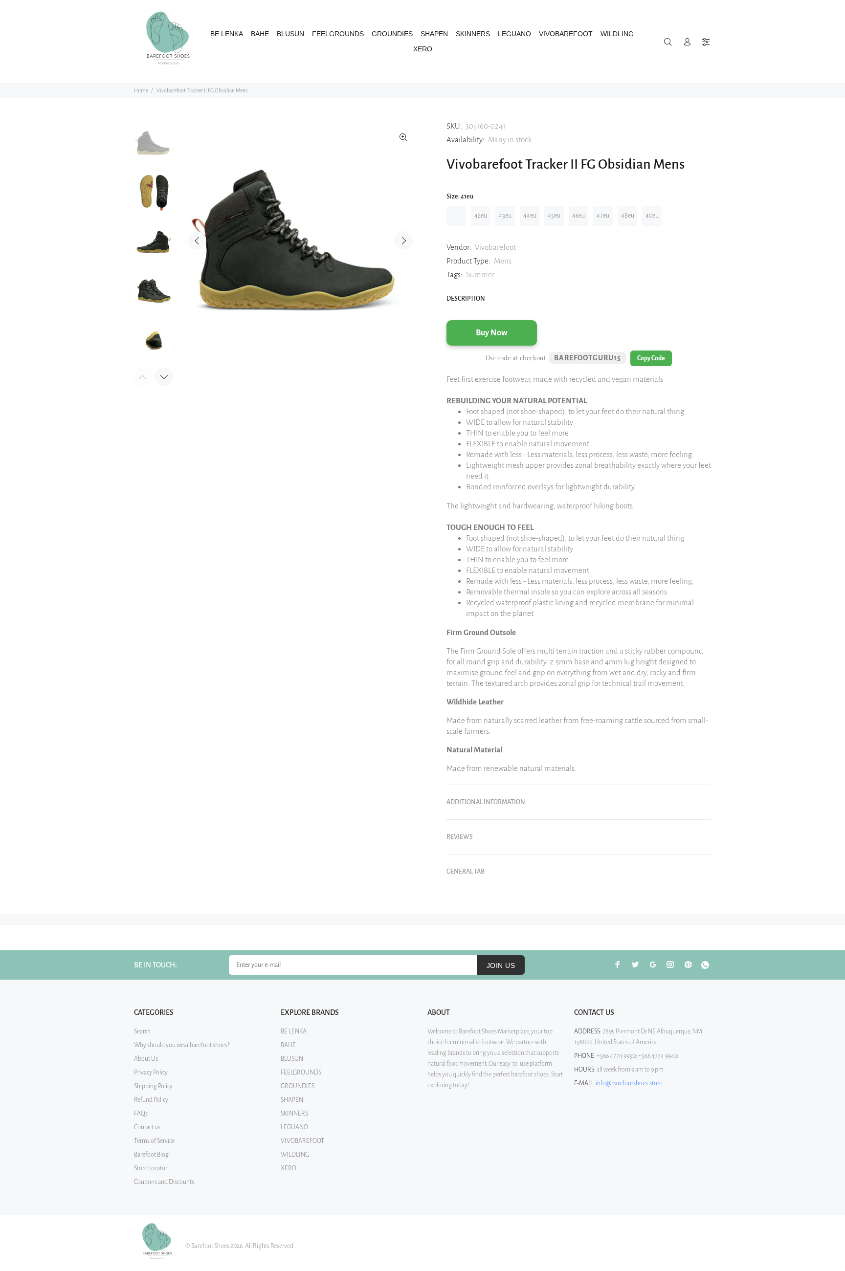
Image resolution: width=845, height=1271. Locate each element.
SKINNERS (294, 1113)
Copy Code (651, 358)
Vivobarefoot (495, 247)
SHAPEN (292, 1099)
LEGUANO (294, 1127)
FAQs (141, 1113)
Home (141, 90)
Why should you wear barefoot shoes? (182, 1045)
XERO (288, 1168)
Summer (480, 274)
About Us (146, 1058)
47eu (603, 215)
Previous (197, 240)
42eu (480, 215)
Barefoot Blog (151, 1154)
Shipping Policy (153, 1086)
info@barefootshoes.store (629, 1083)
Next (403, 240)
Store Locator (150, 1168)
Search (142, 1031)
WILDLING (295, 1154)
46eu (578, 215)
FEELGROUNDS (301, 1072)
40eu (652, 215)
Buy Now (492, 333)
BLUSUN (292, 1058)
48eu (627, 215)
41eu (456, 215)
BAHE (288, 1045)
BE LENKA (294, 1031)
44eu (529, 215)
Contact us (147, 1127)
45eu (554, 215)
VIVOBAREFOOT (302, 1141)
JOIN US (501, 965)
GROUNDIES (297, 1086)
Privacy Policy (151, 1072)
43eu (505, 215)
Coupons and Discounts (164, 1182)
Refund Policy (151, 1099)
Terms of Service (154, 1141)
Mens (502, 261)
